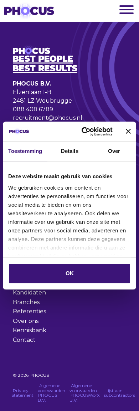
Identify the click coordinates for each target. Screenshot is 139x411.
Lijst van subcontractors (119, 393)
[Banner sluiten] (128, 131)
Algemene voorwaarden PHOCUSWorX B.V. (85, 393)
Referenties (29, 311)
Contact (24, 339)
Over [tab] (114, 151)
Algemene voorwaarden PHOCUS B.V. (51, 393)
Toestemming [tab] (25, 151)
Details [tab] (69, 151)
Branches (26, 302)
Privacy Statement (22, 393)
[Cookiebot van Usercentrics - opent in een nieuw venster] (84, 131)
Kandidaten (29, 292)
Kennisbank (29, 330)
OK (70, 273)
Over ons (25, 321)
